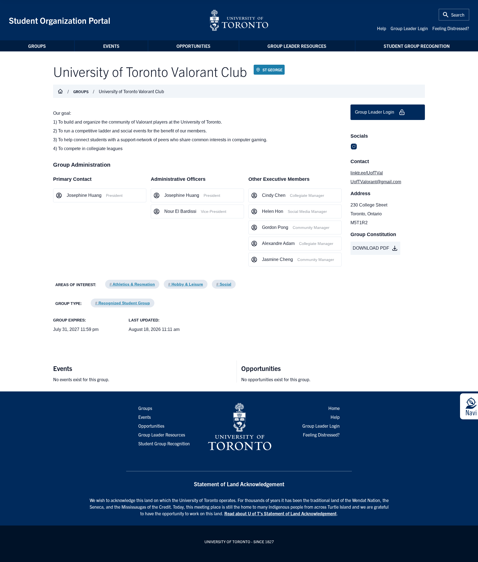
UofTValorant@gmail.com (375, 181)
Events (111, 46)
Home (334, 408)
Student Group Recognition (417, 46)
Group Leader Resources (296, 46)
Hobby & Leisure (185, 284)
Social (223, 284)
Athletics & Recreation (132, 284)
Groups (37, 46)
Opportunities (193, 46)
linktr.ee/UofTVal (366, 173)
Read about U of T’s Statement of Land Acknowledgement (280, 513)
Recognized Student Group (122, 303)
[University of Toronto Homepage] (239, 426)
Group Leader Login (409, 28)
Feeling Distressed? (450, 28)
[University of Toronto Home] (239, 20)
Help (381, 28)
